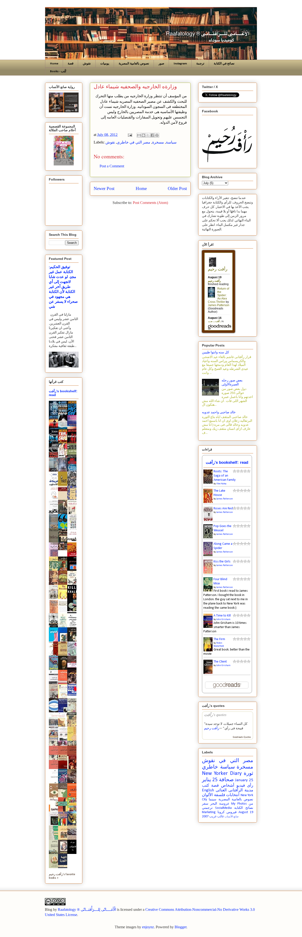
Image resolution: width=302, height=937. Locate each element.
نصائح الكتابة (243, 808)
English (208, 790)
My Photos (239, 804)
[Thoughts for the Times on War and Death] (73, 695)
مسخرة (158, 142)
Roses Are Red (223, 508)
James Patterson (224, 499)
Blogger (180, 927)
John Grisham (223, 619)
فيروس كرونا (227, 812)
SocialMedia (223, 808)
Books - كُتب (58, 71)
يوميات (104, 63)
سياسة (171, 142)
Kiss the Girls (222, 561)
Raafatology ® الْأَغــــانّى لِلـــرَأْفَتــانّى (87, 909)
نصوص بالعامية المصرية (134, 63)
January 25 (244, 780)
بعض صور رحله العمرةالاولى (232, 382)
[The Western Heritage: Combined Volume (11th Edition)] (55, 739)
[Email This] (139, 135)
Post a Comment (112, 166)
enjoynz (148, 927)
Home (54, 63)
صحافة (226, 780)
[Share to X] (148, 135)
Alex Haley (221, 483)
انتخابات (232, 795)
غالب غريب (216, 816)
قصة (70, 63)
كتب (205, 786)
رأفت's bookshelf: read (227, 462)
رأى (250, 786)
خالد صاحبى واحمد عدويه (219, 412)
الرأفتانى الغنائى (229, 790)
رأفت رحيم (211, 728)
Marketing (209, 812)
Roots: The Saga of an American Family (224, 476)
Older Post (177, 188)
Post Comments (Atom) (150, 203)
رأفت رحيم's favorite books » (62, 876)
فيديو (240, 786)
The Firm (219, 639)
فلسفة (219, 795)
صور (161, 63)
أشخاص (227, 786)
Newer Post (104, 188)
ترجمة (200, 63)
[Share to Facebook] (152, 135)
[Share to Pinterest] (157, 135)
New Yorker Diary (222, 773)
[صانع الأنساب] (64, 549)
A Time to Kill (222, 615)
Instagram (180, 63)
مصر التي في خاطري (133, 142)
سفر (205, 804)
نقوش (87, 63)
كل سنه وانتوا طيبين (215, 352)
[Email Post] (129, 135)
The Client (220, 661)
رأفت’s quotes (215, 714)
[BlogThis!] (143, 135)
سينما (212, 799)
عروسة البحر (219, 804)
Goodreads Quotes (242, 737)
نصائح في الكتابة (224, 63)
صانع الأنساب (232, 816)
